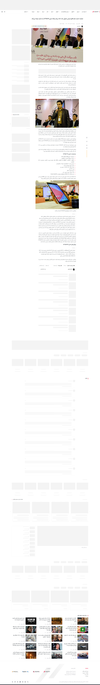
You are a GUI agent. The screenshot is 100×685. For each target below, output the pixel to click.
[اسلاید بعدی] (10, 124)
